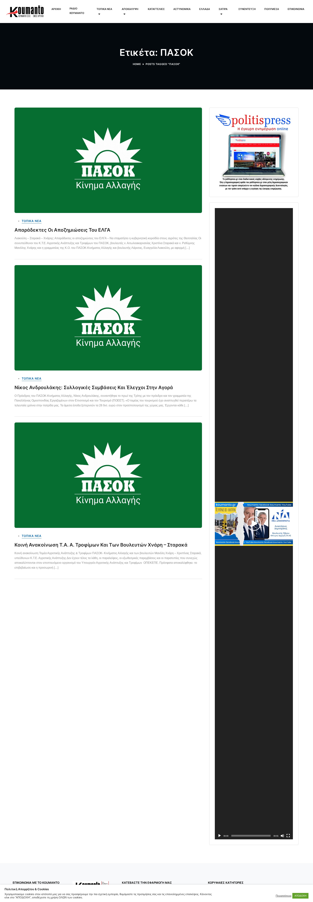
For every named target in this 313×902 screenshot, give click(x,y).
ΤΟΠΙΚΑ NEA (31, 221)
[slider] (251, 836)
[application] (254, 524)
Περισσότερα (283, 895)
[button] (254, 523)
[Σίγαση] (282, 836)
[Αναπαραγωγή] (219, 836)
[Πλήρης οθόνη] (288, 836)
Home (137, 64)
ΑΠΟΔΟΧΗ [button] (300, 895)
